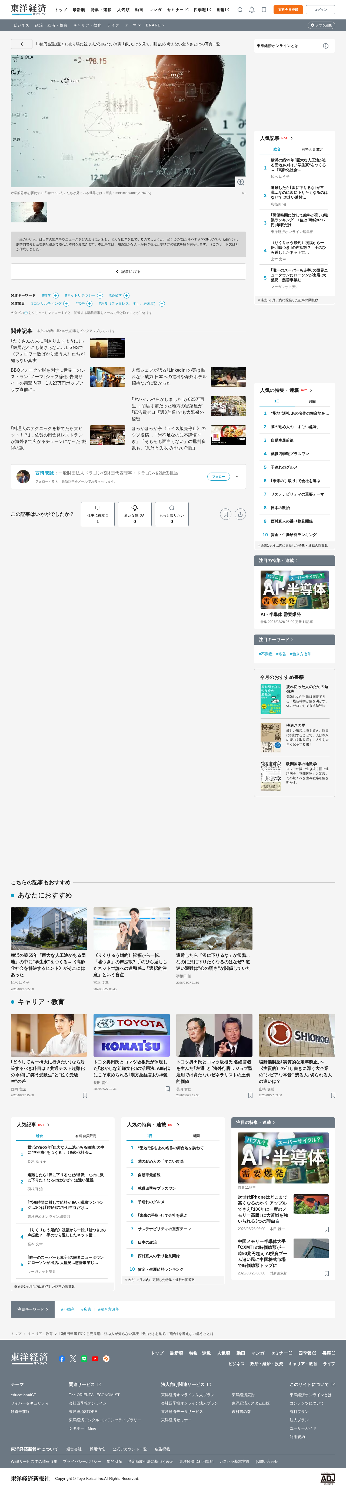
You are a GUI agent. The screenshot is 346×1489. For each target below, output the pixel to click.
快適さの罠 (295, 725)
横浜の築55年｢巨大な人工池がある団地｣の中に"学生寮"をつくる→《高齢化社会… (299, 165)
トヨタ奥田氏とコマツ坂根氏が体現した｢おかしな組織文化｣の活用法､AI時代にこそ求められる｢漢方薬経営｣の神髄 (132, 1068)
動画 (139, 10)
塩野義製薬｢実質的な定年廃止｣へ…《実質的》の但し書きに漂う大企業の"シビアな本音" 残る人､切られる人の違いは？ (295, 1072)
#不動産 (265, 654)
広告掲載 (162, 1449)
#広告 (80, 303)
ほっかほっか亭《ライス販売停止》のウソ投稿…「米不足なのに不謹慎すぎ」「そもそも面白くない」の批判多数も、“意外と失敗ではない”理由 (169, 438)
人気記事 (270, 138)
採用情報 (97, 1449)
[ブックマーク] (225, 514)
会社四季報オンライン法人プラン (189, 1403)
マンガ (155, 10)
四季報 (200, 10)
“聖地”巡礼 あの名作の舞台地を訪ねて (300, 413)
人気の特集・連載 (279, 390)
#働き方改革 (300, 654)
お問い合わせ (266, 1461)
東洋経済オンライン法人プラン (187, 1395)
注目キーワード (274, 639)
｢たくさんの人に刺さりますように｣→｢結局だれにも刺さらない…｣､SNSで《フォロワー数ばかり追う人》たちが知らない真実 (48, 351)
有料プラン (299, 1411)
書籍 (220, 10)
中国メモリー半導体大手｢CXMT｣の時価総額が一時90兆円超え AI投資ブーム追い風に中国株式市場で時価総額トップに (262, 1253)
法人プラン (299, 1420)
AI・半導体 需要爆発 (281, 614)
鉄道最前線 (20, 1411)
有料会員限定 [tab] (312, 149)
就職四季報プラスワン (290, 454)
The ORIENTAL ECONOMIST (94, 1395)
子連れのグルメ (284, 467)
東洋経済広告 (243, 1395)
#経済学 (115, 295)
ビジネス (22, 25)
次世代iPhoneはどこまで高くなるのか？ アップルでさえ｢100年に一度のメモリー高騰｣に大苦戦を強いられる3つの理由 (263, 1209)
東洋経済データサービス (182, 1411)
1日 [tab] (277, 401)
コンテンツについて (307, 1403)
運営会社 (74, 1449)
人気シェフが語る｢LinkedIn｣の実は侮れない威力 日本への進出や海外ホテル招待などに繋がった (169, 376)
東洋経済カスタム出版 (251, 1403)
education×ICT (23, 1395)
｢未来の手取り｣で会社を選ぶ (295, 481)
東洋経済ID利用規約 (196, 1461)
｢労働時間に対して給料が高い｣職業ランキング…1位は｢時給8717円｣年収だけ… (299, 220)
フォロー (218, 477)
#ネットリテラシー (80, 295)
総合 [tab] (277, 149)
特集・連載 (101, 10)
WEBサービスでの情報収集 (34, 1461)
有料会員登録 (288, 10)
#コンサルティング (46, 303)
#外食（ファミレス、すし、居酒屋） (128, 303)
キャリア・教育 (87, 25)
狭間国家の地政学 (301, 764)
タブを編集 (324, 25)
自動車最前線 (282, 440)
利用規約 (297, 1436)
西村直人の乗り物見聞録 (292, 521)
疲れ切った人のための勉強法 (307, 689)
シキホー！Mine (83, 1428)
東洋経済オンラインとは (277, 46)
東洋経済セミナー (176, 1420)
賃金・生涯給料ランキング (294, 534)
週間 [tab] (312, 401)
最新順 (79, 10)
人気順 (123, 10)
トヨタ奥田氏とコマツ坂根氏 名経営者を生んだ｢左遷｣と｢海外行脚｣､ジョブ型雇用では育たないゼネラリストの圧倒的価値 (214, 1072)
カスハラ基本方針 (234, 1461)
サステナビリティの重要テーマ (297, 494)
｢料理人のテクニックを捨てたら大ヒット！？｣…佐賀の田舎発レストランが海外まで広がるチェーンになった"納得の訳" (48, 438)
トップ (61, 10)
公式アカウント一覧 (130, 1449)
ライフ (113, 25)
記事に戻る (21, 44)
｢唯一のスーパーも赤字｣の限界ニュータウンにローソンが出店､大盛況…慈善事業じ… (299, 275)
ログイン (320, 10)
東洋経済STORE (83, 1411)
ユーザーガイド (303, 1428)
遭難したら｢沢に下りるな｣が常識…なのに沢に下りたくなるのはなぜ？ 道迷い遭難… (299, 192)
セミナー (175, 10)
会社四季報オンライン (88, 1403)
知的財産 (114, 1461)
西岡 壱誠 (44, 473)
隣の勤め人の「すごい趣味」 (295, 427)
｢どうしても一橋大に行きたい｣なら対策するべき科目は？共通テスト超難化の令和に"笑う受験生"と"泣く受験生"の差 (48, 1072)
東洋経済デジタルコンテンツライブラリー (105, 1420)
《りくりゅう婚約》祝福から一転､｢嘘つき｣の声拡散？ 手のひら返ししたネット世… (298, 247)
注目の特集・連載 (276, 560)
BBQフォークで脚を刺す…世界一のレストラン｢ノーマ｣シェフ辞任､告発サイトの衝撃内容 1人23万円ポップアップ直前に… (48, 380)
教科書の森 (241, 1411)
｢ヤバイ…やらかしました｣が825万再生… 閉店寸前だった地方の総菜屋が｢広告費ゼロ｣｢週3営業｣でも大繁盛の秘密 (168, 409)
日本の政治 (280, 508)
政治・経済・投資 (51, 25)
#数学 (46, 295)
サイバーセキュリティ (30, 1403)
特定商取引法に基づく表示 (151, 1461)
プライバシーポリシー (82, 1461)
